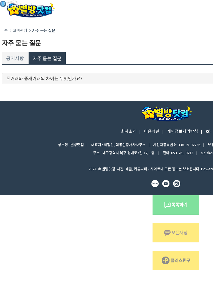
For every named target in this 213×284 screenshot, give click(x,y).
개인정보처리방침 (182, 131)
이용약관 (151, 131)
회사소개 (128, 131)
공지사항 (15, 58)
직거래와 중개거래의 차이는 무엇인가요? (44, 78)
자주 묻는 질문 (47, 58)
